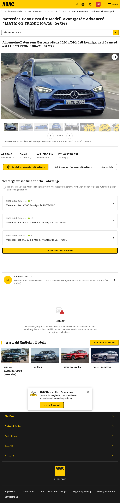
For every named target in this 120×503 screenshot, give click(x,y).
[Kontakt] (90, 4)
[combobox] (56, 4)
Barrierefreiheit (12, 497)
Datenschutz (28, 491)
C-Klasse (52, 11)
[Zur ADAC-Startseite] (8, 4)
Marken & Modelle (13, 11)
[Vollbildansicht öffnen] (115, 57)
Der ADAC (9, 446)
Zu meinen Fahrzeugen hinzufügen (75, 167)
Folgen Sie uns (11, 436)
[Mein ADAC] (83, 4)
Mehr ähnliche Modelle (104, 342)
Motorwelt (9, 456)
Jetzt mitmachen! (51, 405)
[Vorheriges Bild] (50, 136)
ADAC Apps (9, 416)
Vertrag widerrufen (106, 491)
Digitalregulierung (82, 491)
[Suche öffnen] (77, 4)
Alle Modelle (107, 167)
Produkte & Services (13, 426)
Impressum (10, 491)
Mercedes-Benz (35, 11)
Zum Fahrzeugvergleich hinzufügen (28, 167)
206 (64, 11)
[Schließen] (88, 392)
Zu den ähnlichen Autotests (60, 250)
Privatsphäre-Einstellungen (54, 491)
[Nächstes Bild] (69, 136)
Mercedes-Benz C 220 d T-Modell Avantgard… (93, 11)
